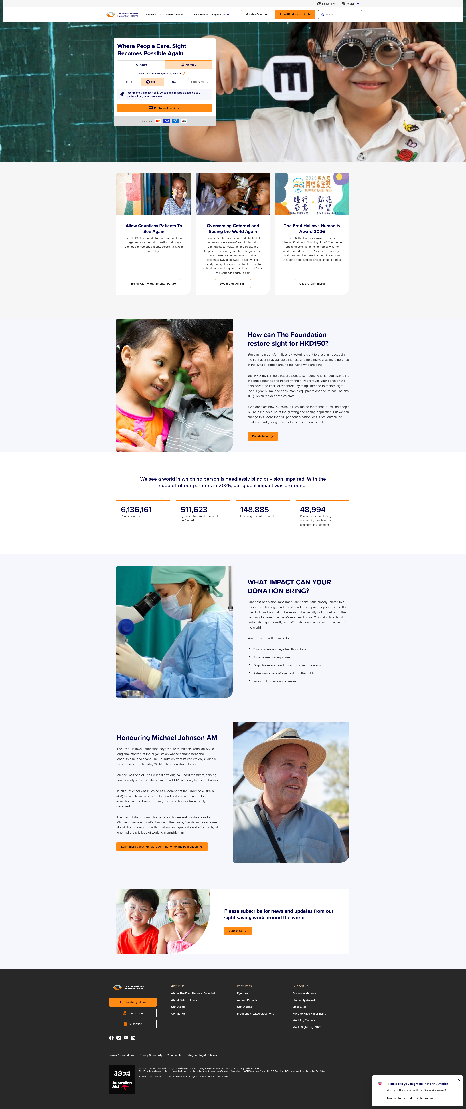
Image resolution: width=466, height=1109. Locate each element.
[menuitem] (154, 14)
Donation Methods (305, 993)
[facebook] (111, 1038)
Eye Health (244, 993)
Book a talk (300, 1007)
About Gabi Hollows (184, 1000)
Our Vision (178, 1007)
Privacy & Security (150, 1055)
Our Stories (244, 1007)
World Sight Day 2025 (307, 1027)
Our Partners (200, 14)
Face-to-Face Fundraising (309, 1013)
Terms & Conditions (121, 1055)
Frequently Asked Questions (255, 1013)
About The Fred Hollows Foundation (194, 993)
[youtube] (126, 1038)
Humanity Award (304, 1000)
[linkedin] (133, 1038)
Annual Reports (247, 1000)
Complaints (174, 1055)
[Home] (122, 14)
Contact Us (178, 1013)
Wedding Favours (304, 1020)
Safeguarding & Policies (201, 1055)
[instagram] (118, 1038)
